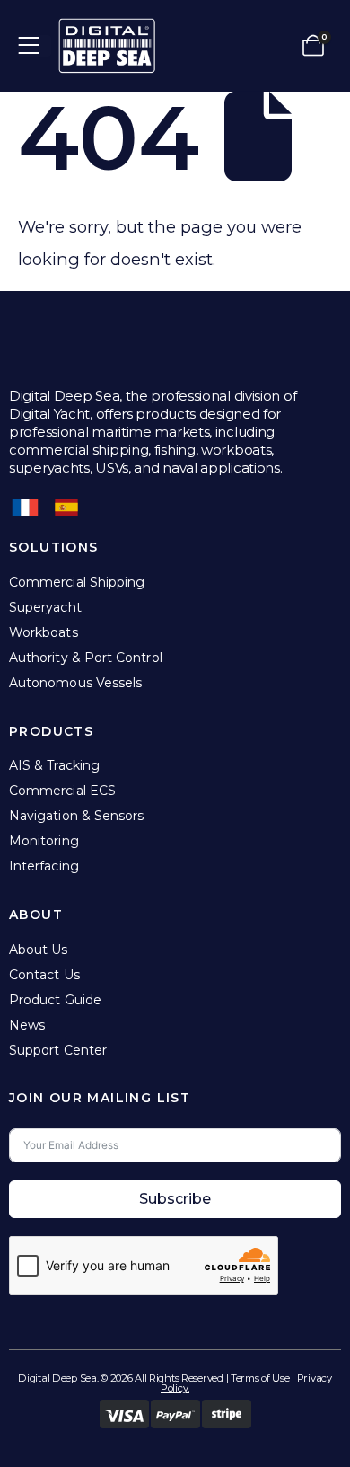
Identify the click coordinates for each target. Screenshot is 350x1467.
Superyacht (45, 607)
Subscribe (175, 1198)
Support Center (58, 1050)
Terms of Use (260, 1378)
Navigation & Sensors (76, 816)
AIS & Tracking (54, 765)
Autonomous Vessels (75, 683)
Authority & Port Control (85, 658)
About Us (38, 949)
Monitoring (44, 841)
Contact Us (44, 975)
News (27, 1025)
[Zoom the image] (106, 27)
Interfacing (44, 866)
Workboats (43, 632)
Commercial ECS (62, 790)
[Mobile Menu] (34, 46)
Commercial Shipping (76, 582)
